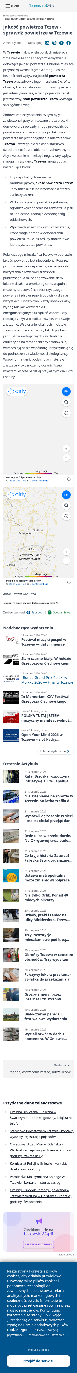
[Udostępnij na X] (61, 42)
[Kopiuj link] (47, 42)
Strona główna (9, 15)
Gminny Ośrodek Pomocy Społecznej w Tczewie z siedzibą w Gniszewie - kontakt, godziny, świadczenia (40, 1196)
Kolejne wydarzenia (53, 751)
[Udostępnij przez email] (54, 42)
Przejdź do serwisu (39, 1361)
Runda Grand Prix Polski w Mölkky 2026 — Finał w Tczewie (47, 680)
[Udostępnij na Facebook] (68, 42)
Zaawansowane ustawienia (46, 1335)
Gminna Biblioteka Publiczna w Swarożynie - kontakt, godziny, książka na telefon (41, 1118)
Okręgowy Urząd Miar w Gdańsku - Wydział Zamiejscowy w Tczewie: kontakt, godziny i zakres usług (41, 1150)
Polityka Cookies (38, 1350)
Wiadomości (22, 15)
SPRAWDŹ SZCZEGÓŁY (38, 1244)
